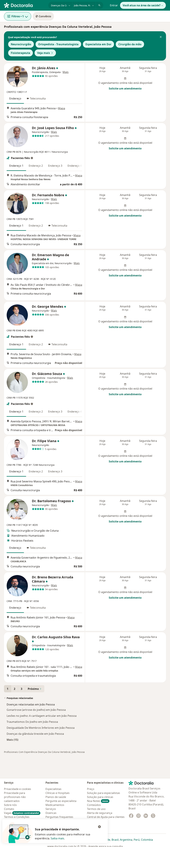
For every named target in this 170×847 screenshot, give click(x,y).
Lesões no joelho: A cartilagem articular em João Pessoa (42, 716)
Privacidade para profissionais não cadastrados (15, 797)
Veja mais (43, 53)
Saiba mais (57, 838)
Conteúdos (94, 805)
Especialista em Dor (98, 44)
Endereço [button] (15, 98)
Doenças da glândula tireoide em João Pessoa (35, 734)
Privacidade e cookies (17, 789)
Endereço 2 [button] (36, 166)
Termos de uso (96, 809)
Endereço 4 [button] (75, 166)
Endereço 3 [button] (55, 166)
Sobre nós (10, 805)
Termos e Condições (16, 817)
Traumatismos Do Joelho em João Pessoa (32, 722)
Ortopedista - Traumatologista (58, 44)
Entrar (114, 5)
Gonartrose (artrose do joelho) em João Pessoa (36, 710)
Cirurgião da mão (129, 44)
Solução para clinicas (100, 797)
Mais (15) (12, 740)
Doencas (50, 813)
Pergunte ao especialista (60, 801)
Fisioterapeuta (20, 53)
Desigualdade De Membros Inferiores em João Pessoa (41, 728)
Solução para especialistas (103, 793)
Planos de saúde (55, 797)
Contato (9, 809)
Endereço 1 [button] (16, 166)
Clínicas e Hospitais (57, 793)
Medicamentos (54, 805)
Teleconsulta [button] (38, 98)
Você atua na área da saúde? (142, 5)
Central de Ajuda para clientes (106, 817)
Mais (66, 72)
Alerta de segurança (99, 813)
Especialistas (53, 789)
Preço (90, 789)
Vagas (21, 813)
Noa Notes (97, 801)
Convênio (45, 16)
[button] (160, 37)
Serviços (50, 809)
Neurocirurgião (21, 44)
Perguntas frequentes (59, 817)
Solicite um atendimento (125, 88)
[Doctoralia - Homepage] (25, 5)
